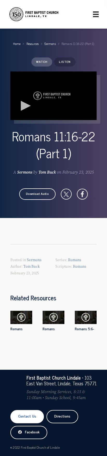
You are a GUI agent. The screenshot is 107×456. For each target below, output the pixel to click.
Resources (32, 43)
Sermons (50, 43)
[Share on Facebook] (82, 194)
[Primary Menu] (96, 14)
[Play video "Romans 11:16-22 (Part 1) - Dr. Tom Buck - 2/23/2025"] (53, 95)
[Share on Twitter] (66, 194)
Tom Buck (47, 172)
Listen (65, 61)
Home (17, 43)
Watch (42, 61)
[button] (37, 194)
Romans (74, 260)
